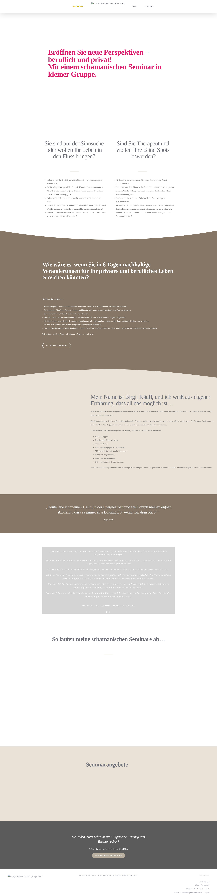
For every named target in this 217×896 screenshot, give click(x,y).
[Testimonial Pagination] (106, 612)
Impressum (116, 875)
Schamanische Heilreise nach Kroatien (160, 780)
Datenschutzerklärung (129, 875)
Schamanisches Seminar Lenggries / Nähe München (53, 780)
